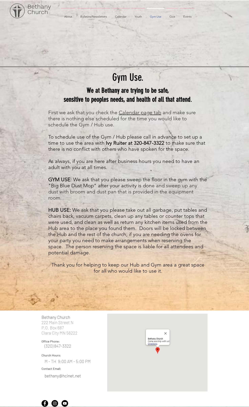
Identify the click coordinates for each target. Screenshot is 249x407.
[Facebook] (45, 403)
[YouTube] (64, 403)
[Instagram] (54, 403)
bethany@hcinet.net (63, 375)
